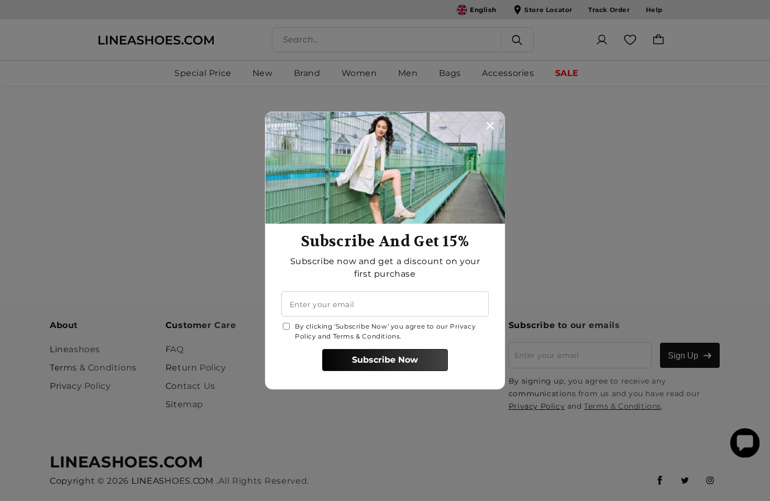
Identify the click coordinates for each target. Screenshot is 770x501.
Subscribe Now (385, 360)
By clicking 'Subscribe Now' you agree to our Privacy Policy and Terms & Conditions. (385, 331)
